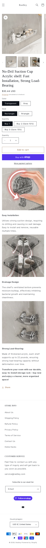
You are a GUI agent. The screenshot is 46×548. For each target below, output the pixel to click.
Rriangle (25, 114)
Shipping (5, 94)
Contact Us (10, 441)
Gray (25, 103)
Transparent (11, 103)
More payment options (23, 163)
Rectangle (10, 114)
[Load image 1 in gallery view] (11, 61)
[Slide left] (2, 62)
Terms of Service (13, 435)
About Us (9, 412)
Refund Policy (11, 424)
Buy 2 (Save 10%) (25, 124)
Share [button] (7, 387)
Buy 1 (7, 124)
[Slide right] (43, 62)
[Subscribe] (37, 489)
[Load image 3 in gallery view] (34, 61)
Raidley (18, 542)
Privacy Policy (11, 430)
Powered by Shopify (29, 542)
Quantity (5, 135)
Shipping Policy (12, 418)
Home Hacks (10, 447)
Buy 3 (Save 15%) (13, 129)
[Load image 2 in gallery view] (23, 61)
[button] (3, 5)
